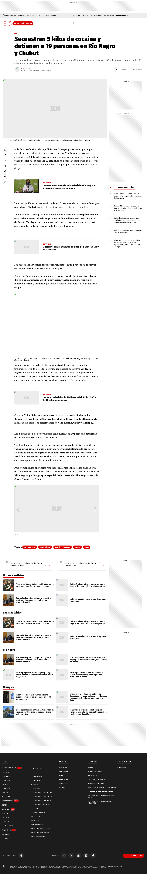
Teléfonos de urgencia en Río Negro (101, 796)
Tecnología (37, 777)
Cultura (5, 818)
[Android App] (21, 855)
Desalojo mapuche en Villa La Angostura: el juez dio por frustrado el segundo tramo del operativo (35, 712)
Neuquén (21, 15)
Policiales (35, 817)
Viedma (53, 15)
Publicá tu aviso (95, 771)
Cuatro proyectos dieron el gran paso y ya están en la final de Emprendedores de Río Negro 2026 (34, 675)
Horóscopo (37, 769)
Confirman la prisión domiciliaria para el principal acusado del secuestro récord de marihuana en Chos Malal (88, 712)
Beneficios (121, 767)
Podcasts (35, 821)
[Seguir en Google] (5, 182)
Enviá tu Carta (39, 813)
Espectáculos (8, 826)
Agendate (8, 809)
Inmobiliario (37, 825)
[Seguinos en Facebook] (64, 855)
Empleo (91, 767)
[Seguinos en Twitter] (71, 855)
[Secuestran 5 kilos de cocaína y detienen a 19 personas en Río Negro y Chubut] (5, 149)
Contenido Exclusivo (40, 829)
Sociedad (6, 834)
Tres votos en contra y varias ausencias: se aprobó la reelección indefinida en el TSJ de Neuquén (35, 697)
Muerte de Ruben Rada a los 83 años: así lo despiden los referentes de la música (128, 196)
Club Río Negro (96, 15)
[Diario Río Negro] (73, 23)
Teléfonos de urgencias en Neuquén (100, 802)
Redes (4, 805)
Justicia (6, 780)
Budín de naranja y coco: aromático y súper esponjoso (128, 231)
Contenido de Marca (40, 833)
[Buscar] (10, 23)
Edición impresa (38, 837)
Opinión (34, 785)
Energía (5, 784)
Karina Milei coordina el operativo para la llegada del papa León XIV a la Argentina (128, 208)
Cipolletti (45, 15)
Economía (6, 788)
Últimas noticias (9, 15)
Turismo (5, 792)
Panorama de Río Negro (43, 797)
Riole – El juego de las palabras (102, 788)
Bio (34, 773)
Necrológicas (109, 15)
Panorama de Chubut (42, 801)
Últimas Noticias (11, 768)
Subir (133, 856)
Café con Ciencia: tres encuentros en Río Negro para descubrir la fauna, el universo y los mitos (88, 660)
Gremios (6, 776)
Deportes (6, 814)
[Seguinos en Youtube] (78, 855)
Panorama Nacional (41, 805)
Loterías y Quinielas (97, 779)
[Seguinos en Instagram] (86, 855)
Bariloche (36, 15)
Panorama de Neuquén (42, 793)
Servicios (6, 796)
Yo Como (36, 781)
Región (16, 33)
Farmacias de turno (96, 784)
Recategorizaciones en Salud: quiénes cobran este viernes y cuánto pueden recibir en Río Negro (86, 675)
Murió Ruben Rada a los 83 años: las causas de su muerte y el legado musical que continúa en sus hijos (127, 243)
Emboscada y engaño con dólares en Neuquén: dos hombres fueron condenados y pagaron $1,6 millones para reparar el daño (88, 697)
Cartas (35, 809)
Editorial (37, 789)
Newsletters (10, 801)
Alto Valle (63, 771)
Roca (29, 15)
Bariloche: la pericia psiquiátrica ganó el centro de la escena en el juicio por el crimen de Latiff (127, 220)
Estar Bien (8, 830)
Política (5, 772)
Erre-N (6, 822)
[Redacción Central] (17, 69)
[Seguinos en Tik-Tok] (93, 855)
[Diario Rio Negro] (4, 869)
